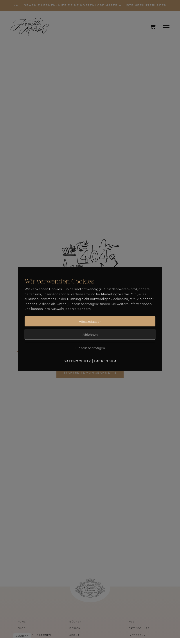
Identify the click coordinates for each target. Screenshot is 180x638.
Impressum (105, 361)
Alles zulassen (90, 321)
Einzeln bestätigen (90, 347)
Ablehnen (90, 334)
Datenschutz (77, 361)
